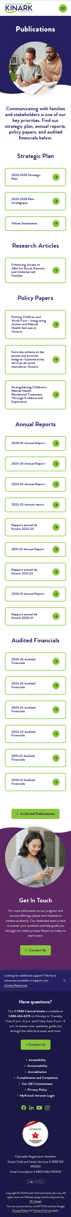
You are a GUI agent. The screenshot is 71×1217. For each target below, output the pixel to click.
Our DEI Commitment (37, 1084)
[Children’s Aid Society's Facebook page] (23, 1107)
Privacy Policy (37, 1090)
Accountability (37, 1066)
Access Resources (15, 985)
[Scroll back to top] (59, 1177)
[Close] (64, 980)
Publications (35, 30)
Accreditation (37, 1072)
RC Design (35, 1201)
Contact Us (37, 950)
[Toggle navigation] (63, 8)
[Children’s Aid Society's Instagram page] (47, 1107)
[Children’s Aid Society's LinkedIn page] (31, 1107)
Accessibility (37, 1060)
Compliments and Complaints (37, 1078)
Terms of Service (42, 1210)
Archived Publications (36, 814)
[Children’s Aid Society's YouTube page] (39, 1107)
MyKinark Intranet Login (37, 1096)
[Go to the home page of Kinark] (18, 8)
